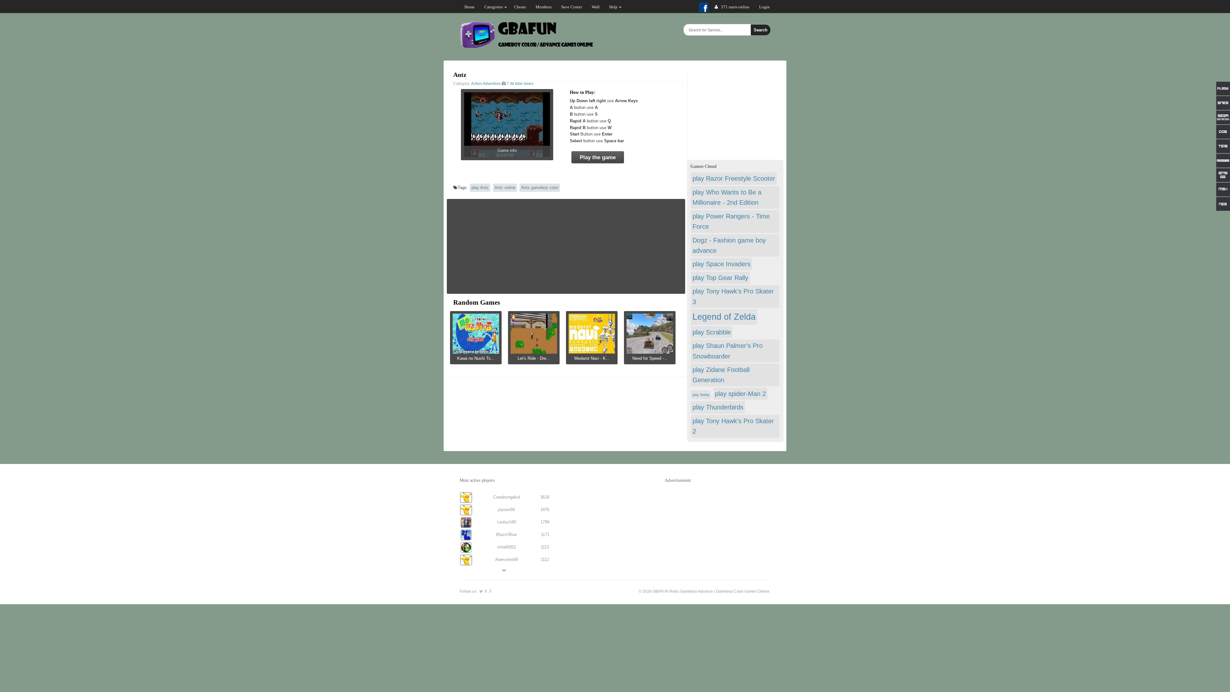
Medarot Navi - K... (592, 358)
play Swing (701, 395)
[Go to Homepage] (527, 47)
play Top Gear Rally (720, 277)
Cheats (520, 6)
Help (613, 6)
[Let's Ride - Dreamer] (534, 351)
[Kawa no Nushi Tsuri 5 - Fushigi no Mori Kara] (476, 351)
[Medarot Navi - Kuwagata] (592, 351)
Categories (493, 6)
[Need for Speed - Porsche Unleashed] (650, 351)
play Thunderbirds (718, 407)
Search (760, 30)
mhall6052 (506, 547)
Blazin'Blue (506, 534)
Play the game (598, 157)
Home (469, 6)
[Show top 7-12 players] (504, 570)
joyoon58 (506, 509)
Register (766, 6)
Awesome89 (506, 559)
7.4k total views (519, 83)
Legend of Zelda (724, 317)
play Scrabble (712, 332)
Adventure (492, 83)
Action (476, 83)
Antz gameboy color (539, 187)
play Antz (480, 187)
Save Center (571, 6)
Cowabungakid (506, 497)
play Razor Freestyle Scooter (734, 178)
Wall (596, 6)
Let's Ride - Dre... (534, 358)
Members (544, 6)
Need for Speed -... (650, 358)
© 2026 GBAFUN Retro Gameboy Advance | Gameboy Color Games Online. (704, 591)
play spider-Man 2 (740, 393)
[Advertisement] (566, 246)
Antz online (505, 187)
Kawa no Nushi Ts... (476, 358)
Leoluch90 (506, 522)
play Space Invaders (721, 264)
